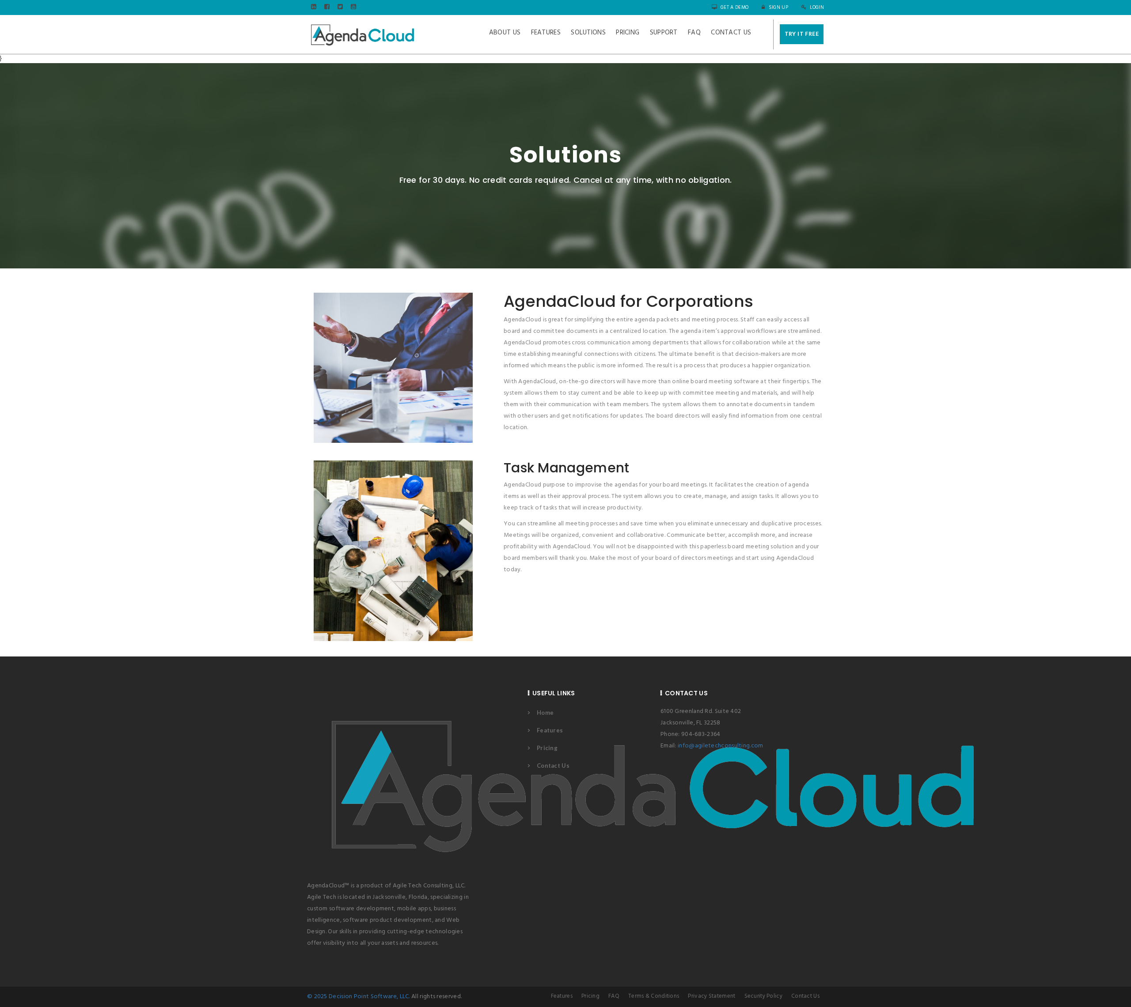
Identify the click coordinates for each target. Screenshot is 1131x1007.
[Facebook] (327, 7)
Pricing (627, 32)
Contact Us (731, 32)
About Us (504, 32)
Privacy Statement (711, 996)
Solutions (588, 32)
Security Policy (763, 996)
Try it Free (802, 34)
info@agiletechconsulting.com (720, 746)
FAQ (694, 32)
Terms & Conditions (653, 996)
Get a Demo (733, 7)
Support (664, 32)
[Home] (362, 34)
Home (545, 712)
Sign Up (777, 7)
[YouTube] (353, 7)
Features (546, 32)
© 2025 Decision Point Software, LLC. (358, 997)
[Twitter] (340, 7)
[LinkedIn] (313, 7)
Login (816, 7)
